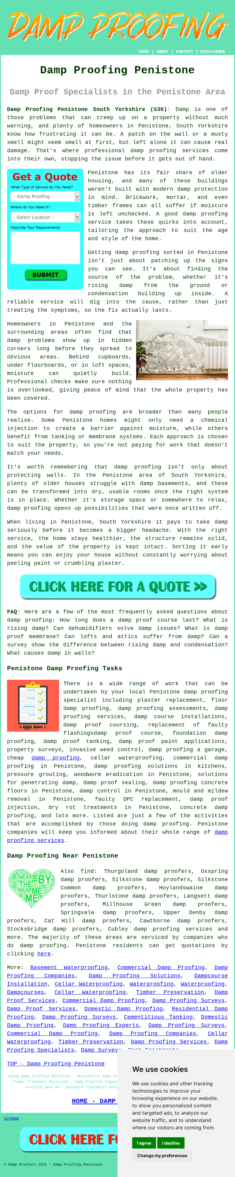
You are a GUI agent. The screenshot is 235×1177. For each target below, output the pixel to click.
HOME (144, 51)
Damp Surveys (101, 1050)
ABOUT (162, 51)
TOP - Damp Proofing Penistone (56, 1064)
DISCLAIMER (212, 51)
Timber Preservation (170, 992)
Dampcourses (25, 992)
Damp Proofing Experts (101, 1025)
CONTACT (184, 51)
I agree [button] (144, 1143)
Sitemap (11, 1118)
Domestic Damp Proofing (123, 1009)
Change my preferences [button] (162, 1155)
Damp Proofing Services (169, 1042)
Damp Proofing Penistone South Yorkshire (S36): (88, 109)
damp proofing (56, 758)
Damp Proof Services (41, 1009)
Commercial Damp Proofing (161, 968)
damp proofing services (173, 929)
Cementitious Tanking (158, 1017)
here (44, 954)
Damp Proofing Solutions (135, 976)
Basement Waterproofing (68, 968)
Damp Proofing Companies (152, 1034)
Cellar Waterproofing (89, 984)
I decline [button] (171, 1143)
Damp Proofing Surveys (188, 1001)
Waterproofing (151, 984)
